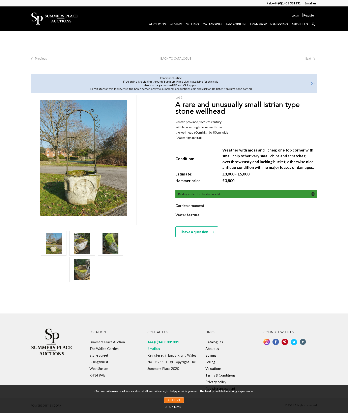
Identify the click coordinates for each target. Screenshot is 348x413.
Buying (176, 24)
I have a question (194, 232)
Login (295, 15)
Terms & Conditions (220, 375)
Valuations (213, 368)
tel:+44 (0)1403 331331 (284, 3)
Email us (310, 3)
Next (308, 58)
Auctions (157, 24)
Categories (212, 24)
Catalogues (214, 342)
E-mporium (236, 24)
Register (309, 15)
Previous (41, 58)
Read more (174, 407)
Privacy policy (215, 382)
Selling (192, 24)
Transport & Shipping (269, 24)
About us (300, 24)
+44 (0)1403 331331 (163, 342)
